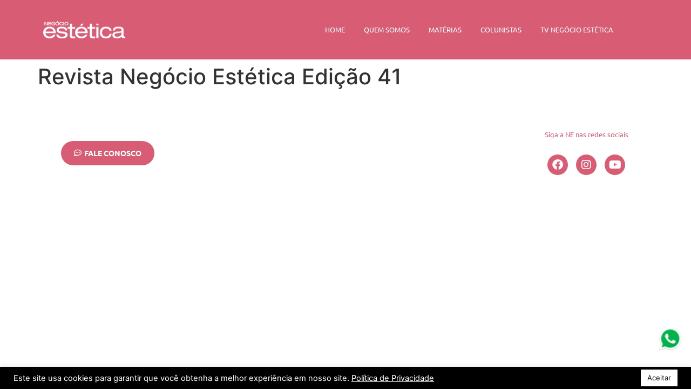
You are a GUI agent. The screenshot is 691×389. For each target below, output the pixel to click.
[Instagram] (586, 165)
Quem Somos (387, 29)
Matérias (445, 29)
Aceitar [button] (659, 377)
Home (335, 29)
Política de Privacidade (392, 378)
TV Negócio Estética (576, 29)
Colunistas (500, 29)
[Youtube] (615, 165)
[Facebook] (557, 165)
